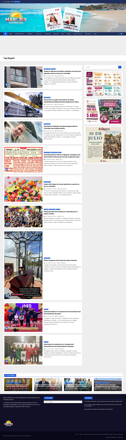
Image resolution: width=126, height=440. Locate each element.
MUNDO (69, 33)
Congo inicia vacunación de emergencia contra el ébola (75, 385)
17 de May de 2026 (49, 130)
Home (77, 434)
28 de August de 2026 (12, 388)
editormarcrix (60, 75)
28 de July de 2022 (50, 348)
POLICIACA (39, 33)
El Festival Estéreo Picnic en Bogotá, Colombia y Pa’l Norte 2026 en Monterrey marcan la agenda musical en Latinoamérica (62, 157)
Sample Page (120, 437)
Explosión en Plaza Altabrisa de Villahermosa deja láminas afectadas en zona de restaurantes (103, 434)
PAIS (62, 33)
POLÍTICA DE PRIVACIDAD (111, 437)
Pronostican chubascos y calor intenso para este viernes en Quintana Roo (17, 386)
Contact (81, 434)
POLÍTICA (55, 33)
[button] (119, 33)
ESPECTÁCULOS (78, 33)
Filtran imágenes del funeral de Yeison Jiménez (60, 260)
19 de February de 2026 (51, 216)
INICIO (10, 33)
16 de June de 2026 (49, 75)
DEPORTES (88, 33)
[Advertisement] (63, 45)
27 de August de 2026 (42, 388)
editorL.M (60, 159)
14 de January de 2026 (50, 262)
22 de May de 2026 (49, 104)
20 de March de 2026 (50, 159)
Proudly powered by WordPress (10, 435)
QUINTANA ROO (19, 33)
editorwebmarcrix (84, 388)
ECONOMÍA (48, 33)
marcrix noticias (24, 388)
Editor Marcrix (60, 316)
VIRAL (95, 33)
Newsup (22, 435)
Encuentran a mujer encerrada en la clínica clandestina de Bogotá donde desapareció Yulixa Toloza (61, 102)
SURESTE (29, 33)
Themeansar (28, 435)
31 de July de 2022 (49, 316)
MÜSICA (59, 152)
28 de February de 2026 (51, 188)
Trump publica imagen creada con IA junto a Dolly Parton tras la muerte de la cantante (47, 386)
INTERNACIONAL (47, 97)
